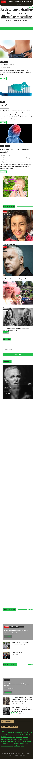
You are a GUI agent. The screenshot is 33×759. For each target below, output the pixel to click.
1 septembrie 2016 (17, 644)
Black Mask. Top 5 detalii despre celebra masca (20, 1)
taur (6, 746)
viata (15, 746)
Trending (4, 1)
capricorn (13, 734)
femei (17, 737)
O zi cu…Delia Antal (8, 307)
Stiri (4, 249)
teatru (8, 746)
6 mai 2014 (8, 427)
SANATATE (18, 744)
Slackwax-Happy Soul (10, 528)
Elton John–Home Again (11, 596)
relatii (8, 743)
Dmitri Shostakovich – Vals (12, 562)
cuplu (21, 734)
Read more (8, 636)
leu (25, 741)
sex (23, 743)
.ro (2, 732)
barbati (5, 734)
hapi (21, 739)
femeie (20, 737)
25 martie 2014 (9, 496)
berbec (8, 734)
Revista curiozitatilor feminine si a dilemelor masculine (16, 13)
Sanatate (7, 146)
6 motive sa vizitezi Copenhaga (20, 642)
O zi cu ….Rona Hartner (10, 244)
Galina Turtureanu (11, 739)
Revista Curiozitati (7, 214)
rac (2, 743)
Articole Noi (7, 680)
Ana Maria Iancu (12, 732)
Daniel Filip (4, 737)
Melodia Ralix (8, 387)
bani (2, 734)
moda (27, 741)
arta (18, 732)
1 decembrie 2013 (9, 564)
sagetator (12, 743)
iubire (15, 741)
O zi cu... (5, 283)
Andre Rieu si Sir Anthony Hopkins (14, 493)
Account (19, 4)
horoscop (26, 739)
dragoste (12, 737)
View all (5, 332)
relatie (4, 743)
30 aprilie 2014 (8, 462)
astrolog (24, 732)
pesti (30, 741)
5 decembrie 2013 (9, 530)
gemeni (18, 739)
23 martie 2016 (16, 703)
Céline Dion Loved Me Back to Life (14, 459)
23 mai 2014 (8, 393)
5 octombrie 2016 (9, 632)
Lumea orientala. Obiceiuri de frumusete (16, 630)
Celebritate (5, 310)
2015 (5, 732)
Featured (5, 212)
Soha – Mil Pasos (9, 425)
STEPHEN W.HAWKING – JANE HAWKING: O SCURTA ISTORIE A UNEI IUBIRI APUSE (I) (22, 699)
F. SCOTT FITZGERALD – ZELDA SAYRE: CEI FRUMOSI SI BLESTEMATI (22, 709)
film (27, 737)
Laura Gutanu (21, 741)
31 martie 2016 (9, 688)
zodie (22, 746)
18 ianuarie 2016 (17, 713)
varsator (11, 746)
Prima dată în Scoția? (18, 652)
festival (24, 737)
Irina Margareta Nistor (7, 741)
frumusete (3, 739)
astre (20, 732)
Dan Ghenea (26, 734)
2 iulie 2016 (16, 654)
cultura (17, 734)
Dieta (7, 61)
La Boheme (7, 391)
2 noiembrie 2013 (9, 598)
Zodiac (18, 746)
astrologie (29, 732)
